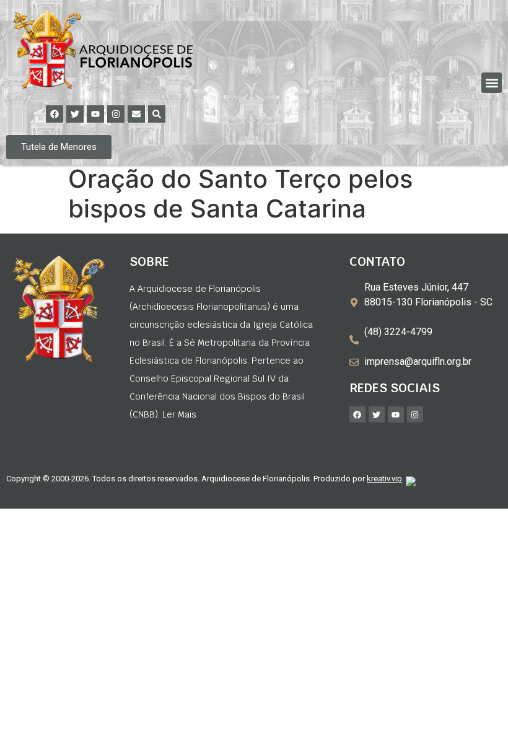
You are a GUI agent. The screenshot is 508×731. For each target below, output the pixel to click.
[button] (491, 82)
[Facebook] (54, 114)
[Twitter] (75, 114)
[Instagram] (116, 114)
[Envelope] (136, 114)
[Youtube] (95, 114)
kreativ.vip (384, 478)
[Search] (156, 114)
